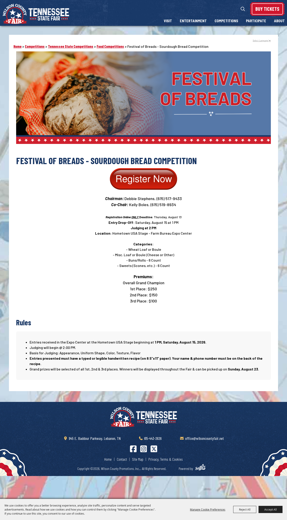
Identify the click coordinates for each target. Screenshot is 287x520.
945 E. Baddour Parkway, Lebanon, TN (95, 438)
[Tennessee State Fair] (143, 416)
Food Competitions (110, 46)
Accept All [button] (270, 509)
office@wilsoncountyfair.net (204, 438)
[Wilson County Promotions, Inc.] (36, 14)
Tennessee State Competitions (70, 46)
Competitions (226, 20)
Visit (168, 20)
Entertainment (193, 20)
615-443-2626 (153, 438)
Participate (256, 20)
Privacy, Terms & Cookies (165, 459)
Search (243, 9)
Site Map (137, 459)
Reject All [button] (244, 509)
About (279, 20)
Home (17, 46)
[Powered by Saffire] (202, 468)
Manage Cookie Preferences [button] (207, 509)
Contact (122, 459)
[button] (143, 179)
